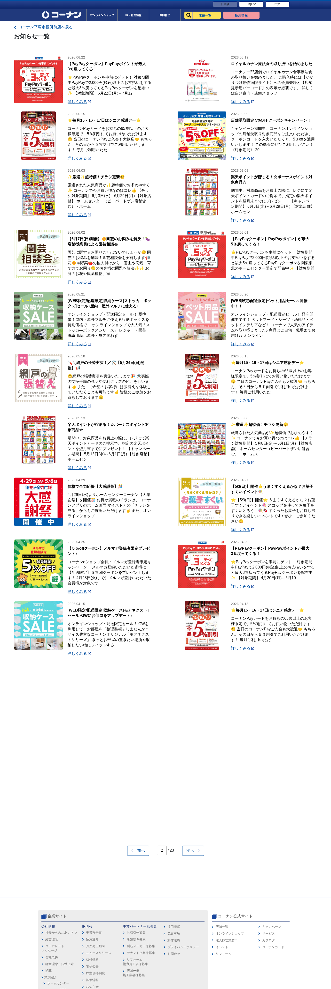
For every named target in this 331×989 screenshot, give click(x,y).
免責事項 (173, 933)
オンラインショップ (230, 933)
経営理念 (51, 939)
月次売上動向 (95, 946)
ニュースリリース (98, 953)
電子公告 (92, 966)
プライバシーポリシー (183, 947)
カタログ (268, 940)
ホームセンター (58, 983)
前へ (139, 851)
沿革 (48, 971)
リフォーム (223, 954)
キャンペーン (271, 927)
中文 (277, 4)
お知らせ (92, 987)
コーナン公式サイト (235, 916)
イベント (222, 947)
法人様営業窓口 (227, 940)
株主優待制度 (95, 973)
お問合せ (173, 954)
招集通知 (92, 939)
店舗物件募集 (136, 939)
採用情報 (173, 927)
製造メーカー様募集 (141, 946)
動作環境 (173, 940)
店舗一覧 (222, 927)
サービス (268, 933)
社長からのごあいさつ (61, 932)
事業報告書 (94, 932)
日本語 (225, 4)
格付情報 (92, 959)
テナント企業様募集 (141, 953)
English (251, 4)
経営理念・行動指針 (59, 964)
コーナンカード (273, 947)
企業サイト (57, 916)
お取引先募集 (136, 932)
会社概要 (51, 957)
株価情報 (92, 980)
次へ (192, 851)
